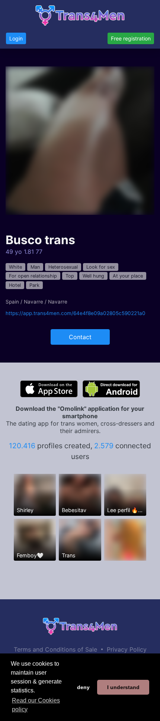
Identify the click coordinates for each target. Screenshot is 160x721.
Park (34, 285)
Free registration (131, 38)
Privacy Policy (127, 649)
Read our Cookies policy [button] (36, 704)
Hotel (15, 285)
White (15, 267)
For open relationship (33, 276)
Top (69, 276)
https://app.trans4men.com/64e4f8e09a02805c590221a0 (75, 313)
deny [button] (83, 687)
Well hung (93, 276)
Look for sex (100, 267)
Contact (80, 337)
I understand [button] (123, 687)
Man (35, 267)
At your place (128, 276)
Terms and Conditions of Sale (55, 649)
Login (16, 38)
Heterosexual (63, 267)
